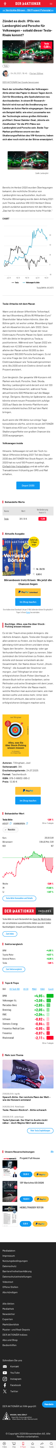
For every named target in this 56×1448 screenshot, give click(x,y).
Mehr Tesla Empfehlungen (40, 1130)
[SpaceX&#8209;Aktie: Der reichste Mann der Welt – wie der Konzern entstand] (28, 1074)
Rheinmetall (8, 1037)
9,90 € (25, 1223)
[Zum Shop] (14, 1444)
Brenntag (6, 1009)
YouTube (15, 1372)
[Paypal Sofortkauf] (28, 791)
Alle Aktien (8, 1303)
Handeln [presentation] (49, 1404)
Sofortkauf (33, 592)
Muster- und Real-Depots (16, 1329)
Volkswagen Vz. (9, 1000)
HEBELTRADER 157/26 (31, 1207)
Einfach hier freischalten (16, 466)
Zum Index (10, 933)
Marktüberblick (10, 1324)
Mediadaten (8, 1250)
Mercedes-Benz (9, 1005)
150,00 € (26, 1199)
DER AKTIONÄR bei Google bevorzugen (20, 82)
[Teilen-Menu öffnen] (42, 1444)
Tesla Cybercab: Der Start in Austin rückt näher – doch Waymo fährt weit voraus (24, 1121)
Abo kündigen (10, 1292)
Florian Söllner (36, 73)
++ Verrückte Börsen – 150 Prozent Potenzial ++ (28, 10)
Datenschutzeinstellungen (17, 1276)
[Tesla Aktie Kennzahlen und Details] (28, 864)
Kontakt (14, 1366)
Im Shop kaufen (28, 601)
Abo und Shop (10, 1339)
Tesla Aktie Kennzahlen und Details (19, 898)
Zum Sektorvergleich (14, 969)
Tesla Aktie (7, 819)
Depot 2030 (28, 485)
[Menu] (52, 3)
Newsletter (8, 1313)
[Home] (33, 1444)
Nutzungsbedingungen (15, 1260)
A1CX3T (5, 823)
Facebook (15, 1384)
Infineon (6, 1019)
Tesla (6, 66)
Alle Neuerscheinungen (46, 1151)
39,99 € (26, 1174)
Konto (28, 612)
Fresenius (7, 1033)
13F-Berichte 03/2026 (32, 1182)
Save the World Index (42, 918)
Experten (7, 1319)
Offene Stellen (10, 1286)
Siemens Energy (10, 1023)
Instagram (15, 1378)
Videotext (7, 1281)
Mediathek (8, 1308)
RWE (4, 1014)
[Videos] (5, 1444)
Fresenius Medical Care (13, 1028)
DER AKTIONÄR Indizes (14, 1334)
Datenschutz (9, 1266)
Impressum (8, 1255)
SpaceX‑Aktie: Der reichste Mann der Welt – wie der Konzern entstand (26, 1098)
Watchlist (11, 829)
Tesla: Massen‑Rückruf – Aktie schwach (24, 1110)
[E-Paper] (23, 1444)
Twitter (14, 1391)
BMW (4, 995)
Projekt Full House (30, 1158)
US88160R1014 (19, 823)
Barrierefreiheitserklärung (17, 1271)
